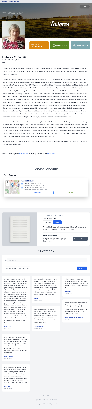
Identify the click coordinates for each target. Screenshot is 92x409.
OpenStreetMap (48, 404)
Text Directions (37, 192)
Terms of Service (51, 401)
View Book (47, 222)
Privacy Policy (41, 401)
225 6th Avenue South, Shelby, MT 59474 (37, 189)
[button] (12, 185)
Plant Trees (70, 192)
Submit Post (81, 268)
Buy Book (57, 222)
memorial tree (23, 153)
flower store (51, 153)
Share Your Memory (80, 239)
